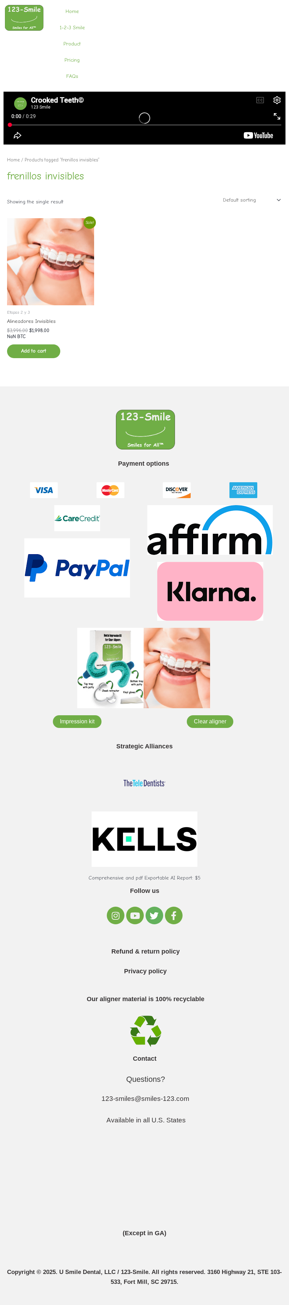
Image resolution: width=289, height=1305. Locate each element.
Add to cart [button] (33, 351)
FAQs (72, 76)
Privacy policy (145, 971)
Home (72, 11)
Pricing (72, 60)
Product (72, 44)
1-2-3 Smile (72, 28)
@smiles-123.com (162, 1098)
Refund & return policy (145, 951)
